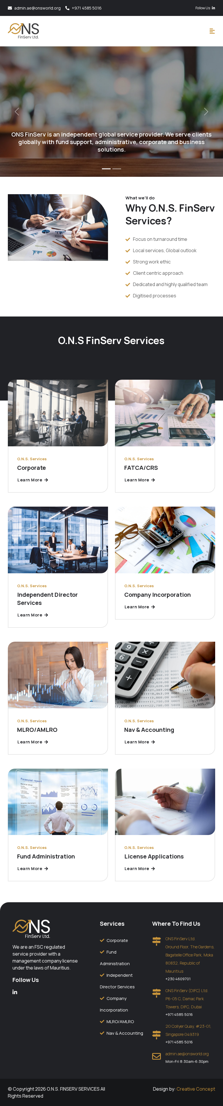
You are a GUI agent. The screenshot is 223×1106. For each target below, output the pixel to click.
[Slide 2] (116, 168)
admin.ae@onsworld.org (37, 8)
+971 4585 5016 (87, 8)
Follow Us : (203, 8)
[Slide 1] (106, 168)
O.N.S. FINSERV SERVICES (73, 1089)
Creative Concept (196, 1089)
